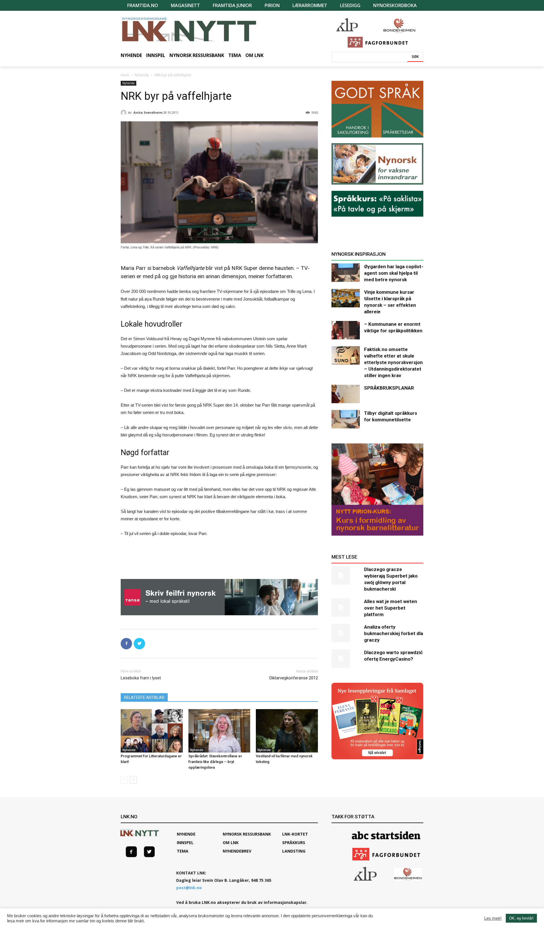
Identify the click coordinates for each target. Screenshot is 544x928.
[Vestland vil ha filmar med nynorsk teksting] (287, 730)
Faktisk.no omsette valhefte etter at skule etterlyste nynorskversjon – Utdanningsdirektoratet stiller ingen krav (393, 362)
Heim (125, 75)
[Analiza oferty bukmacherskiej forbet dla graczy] (346, 633)
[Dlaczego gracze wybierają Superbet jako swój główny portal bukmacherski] (346, 575)
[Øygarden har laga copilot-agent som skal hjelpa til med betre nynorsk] (346, 272)
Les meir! (493, 918)
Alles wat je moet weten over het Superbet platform (390, 608)
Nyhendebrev (237, 851)
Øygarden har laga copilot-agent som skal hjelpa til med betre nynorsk (393, 273)
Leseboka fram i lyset (141, 677)
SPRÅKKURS (293, 842)
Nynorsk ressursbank (247, 834)
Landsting (293, 851)
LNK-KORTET (295, 834)
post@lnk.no (189, 887)
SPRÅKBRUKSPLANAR (389, 388)
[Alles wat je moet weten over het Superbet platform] (346, 607)
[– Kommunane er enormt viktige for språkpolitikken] (346, 330)
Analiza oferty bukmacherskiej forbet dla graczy (393, 633)
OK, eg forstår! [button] (521, 918)
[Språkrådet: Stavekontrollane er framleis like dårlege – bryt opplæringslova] (219, 730)
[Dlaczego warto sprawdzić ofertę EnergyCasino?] (346, 658)
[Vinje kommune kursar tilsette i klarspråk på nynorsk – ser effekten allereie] (346, 298)
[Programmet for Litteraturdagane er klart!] (152, 730)
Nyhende (142, 75)
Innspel (185, 842)
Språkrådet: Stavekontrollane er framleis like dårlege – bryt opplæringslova (215, 762)
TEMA (182, 851)
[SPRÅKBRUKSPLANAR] (346, 394)
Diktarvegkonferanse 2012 (293, 677)
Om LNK (231, 842)
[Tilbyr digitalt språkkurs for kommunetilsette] (346, 419)
